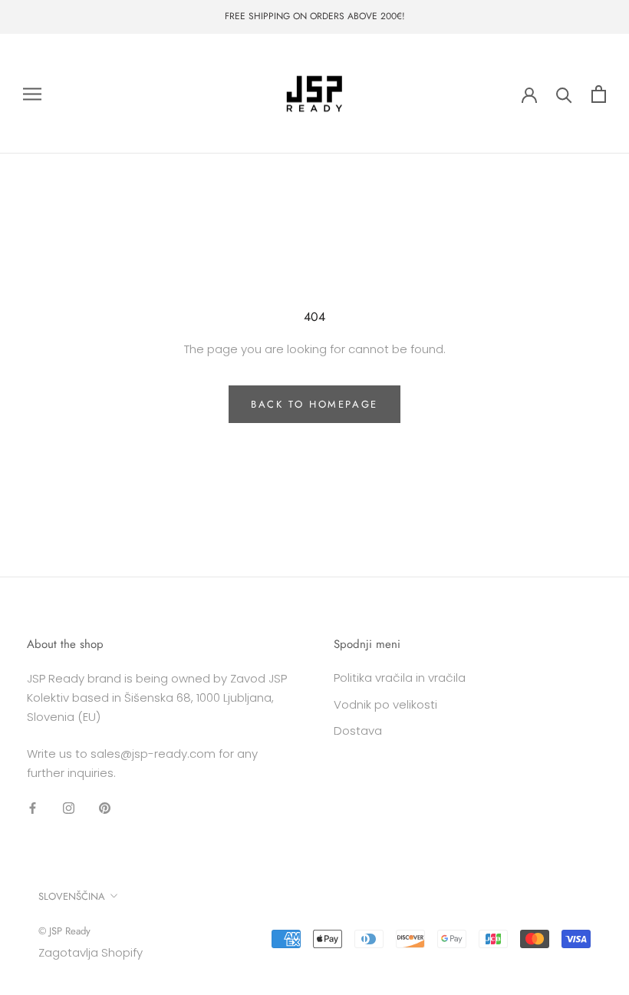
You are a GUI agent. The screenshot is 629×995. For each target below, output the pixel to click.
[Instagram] (68, 808)
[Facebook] (32, 808)
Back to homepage (314, 404)
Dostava (358, 730)
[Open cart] (598, 94)
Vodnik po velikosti (385, 704)
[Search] (564, 94)
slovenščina (71, 896)
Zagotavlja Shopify (90, 952)
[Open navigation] (32, 93)
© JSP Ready (64, 931)
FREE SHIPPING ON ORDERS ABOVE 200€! (315, 16)
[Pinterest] (104, 808)
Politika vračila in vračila (400, 677)
